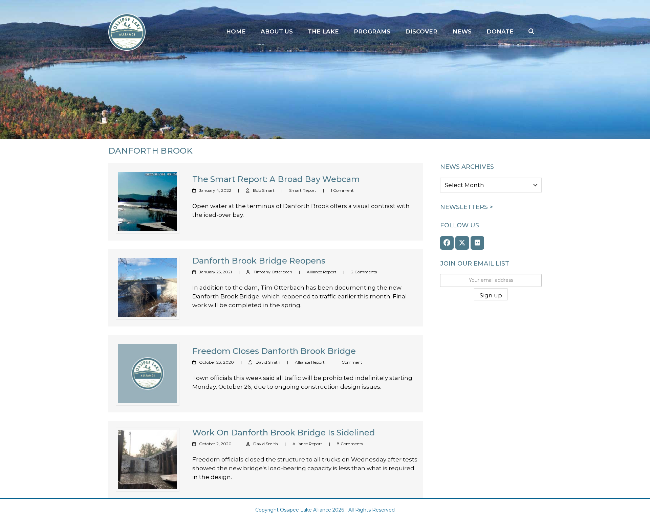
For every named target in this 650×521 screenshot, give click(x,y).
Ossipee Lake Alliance (305, 510)
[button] (531, 32)
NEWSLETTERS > (466, 207)
